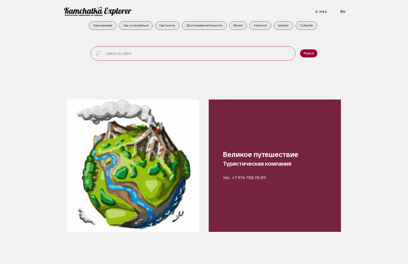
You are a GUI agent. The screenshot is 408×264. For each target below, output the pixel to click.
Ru (343, 11)
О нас (321, 12)
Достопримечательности (204, 25)
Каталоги (260, 25)
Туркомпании (102, 25)
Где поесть (167, 25)
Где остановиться (135, 25)
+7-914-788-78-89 (249, 177)
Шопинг (283, 25)
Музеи (238, 25)
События (306, 25)
